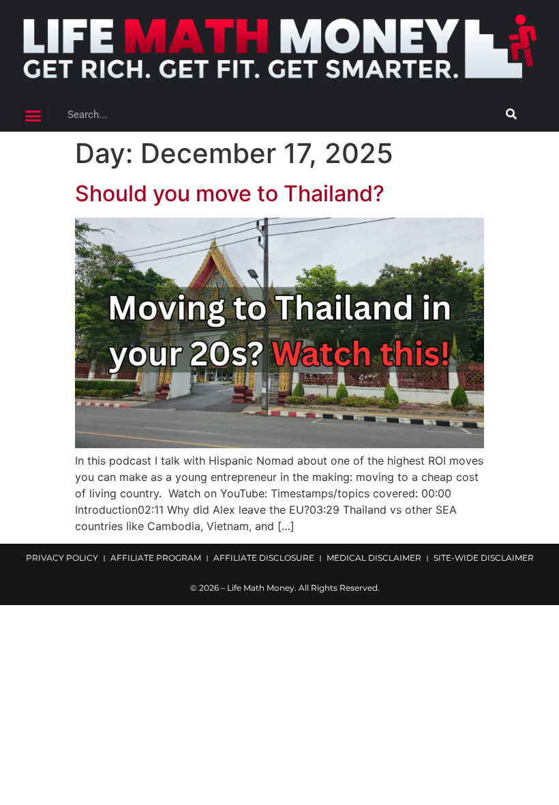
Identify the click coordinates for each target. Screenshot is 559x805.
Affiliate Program (155, 558)
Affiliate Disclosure (263, 558)
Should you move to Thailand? (229, 193)
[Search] (511, 115)
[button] (33, 116)
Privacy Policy (62, 558)
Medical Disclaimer (374, 558)
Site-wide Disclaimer (484, 558)
